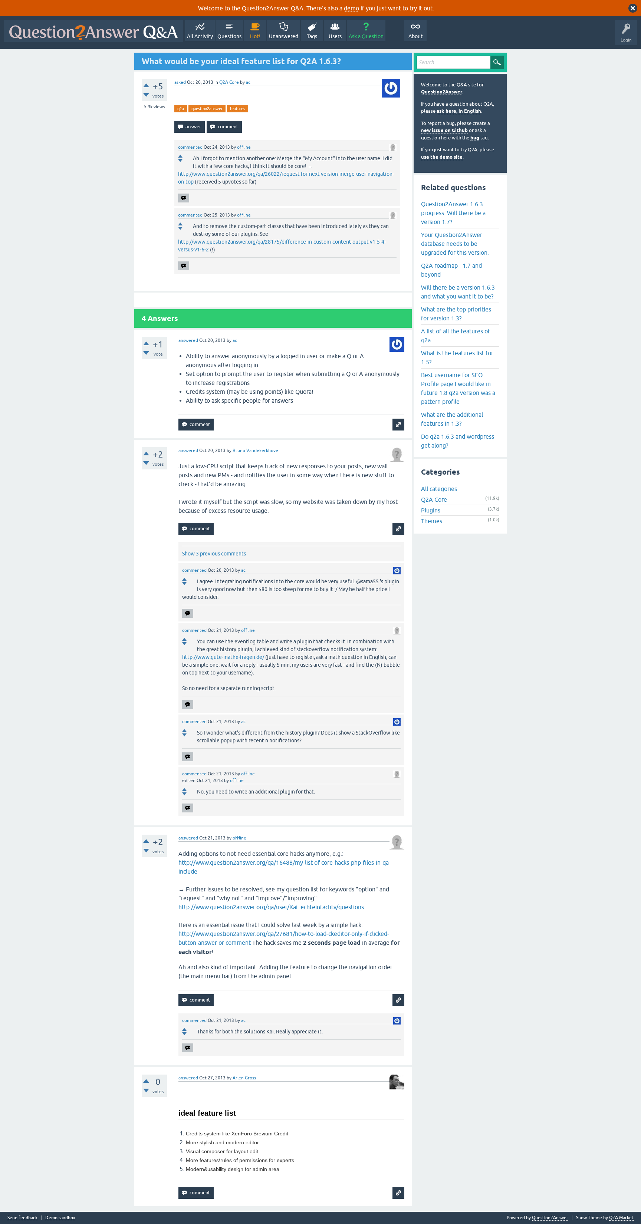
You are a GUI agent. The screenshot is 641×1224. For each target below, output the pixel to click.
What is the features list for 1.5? (457, 357)
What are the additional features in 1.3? (452, 419)
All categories (439, 488)
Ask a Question (366, 36)
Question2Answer (441, 92)
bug (474, 138)
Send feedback (22, 1217)
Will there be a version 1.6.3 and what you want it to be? (458, 292)
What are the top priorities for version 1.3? (456, 313)
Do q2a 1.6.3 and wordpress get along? (457, 441)
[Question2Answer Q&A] (93, 31)
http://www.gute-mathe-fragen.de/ (223, 657)
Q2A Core (229, 82)
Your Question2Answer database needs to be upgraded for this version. (455, 243)
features (237, 108)
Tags (312, 36)
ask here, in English (459, 111)
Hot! (255, 36)
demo (351, 8)
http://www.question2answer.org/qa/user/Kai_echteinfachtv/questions (271, 907)
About (415, 36)
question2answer (207, 108)
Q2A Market (621, 1217)
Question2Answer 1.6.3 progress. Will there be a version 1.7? (453, 213)
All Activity (200, 36)
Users (335, 36)
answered (188, 340)
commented (190, 147)
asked (180, 82)
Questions (229, 36)
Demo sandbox (60, 1217)
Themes (431, 521)
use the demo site (442, 157)
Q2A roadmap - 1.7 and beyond (451, 270)
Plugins (430, 510)
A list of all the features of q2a (455, 335)
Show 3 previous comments (214, 554)
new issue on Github (444, 130)
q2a (180, 108)
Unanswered (283, 36)
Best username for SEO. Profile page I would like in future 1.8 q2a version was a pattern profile (458, 388)
